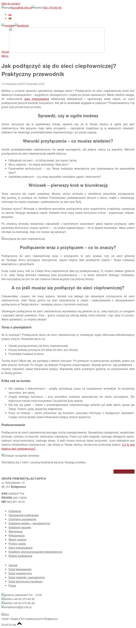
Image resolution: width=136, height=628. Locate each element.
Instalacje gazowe (19, 527)
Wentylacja (15, 531)
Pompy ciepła (17, 544)
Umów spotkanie (124, 472)
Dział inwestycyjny (20, 573)
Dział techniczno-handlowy (25, 581)
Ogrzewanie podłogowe (23, 515)
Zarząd (12, 565)
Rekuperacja (16, 535)
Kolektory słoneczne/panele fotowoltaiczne (35, 552)
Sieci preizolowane (20, 548)
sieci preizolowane (36, 99)
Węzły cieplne (17, 539)
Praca (12, 585)
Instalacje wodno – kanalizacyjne (29, 523)
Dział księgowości (20, 569)
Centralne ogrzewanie (22, 519)
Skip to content (10, 3)
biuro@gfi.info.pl (21, 7)
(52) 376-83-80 (52, 7)
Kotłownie (14, 511)
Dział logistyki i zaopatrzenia (26, 577)
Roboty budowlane (20, 556)
